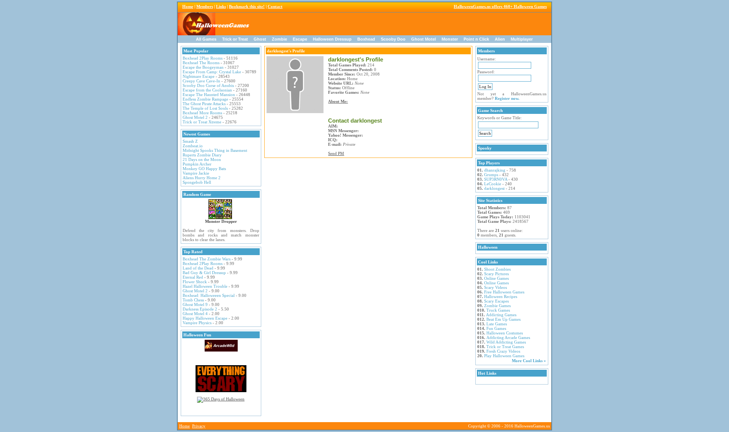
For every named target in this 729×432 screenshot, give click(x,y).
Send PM (336, 153)
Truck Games (498, 310)
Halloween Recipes (500, 296)
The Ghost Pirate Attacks (204, 103)
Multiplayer (522, 39)
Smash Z (190, 141)
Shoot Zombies (497, 269)
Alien (500, 39)
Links (221, 6)
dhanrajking (494, 170)
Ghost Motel (423, 39)
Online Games (496, 278)
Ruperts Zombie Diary (202, 155)
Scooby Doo (393, 39)
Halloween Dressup (332, 39)
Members (204, 6)
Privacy (198, 426)
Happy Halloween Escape (205, 318)
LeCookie (492, 183)
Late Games (496, 324)
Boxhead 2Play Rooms (202, 58)
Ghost (260, 39)
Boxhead (366, 39)
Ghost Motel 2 (195, 117)
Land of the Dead (198, 268)
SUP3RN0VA (495, 179)
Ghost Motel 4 (195, 313)
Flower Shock (195, 281)
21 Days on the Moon (202, 159)
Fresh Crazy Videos (503, 351)
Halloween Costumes (504, 333)
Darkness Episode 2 (200, 309)
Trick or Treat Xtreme (202, 122)
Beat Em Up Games (503, 319)
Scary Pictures (496, 273)
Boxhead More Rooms (202, 112)
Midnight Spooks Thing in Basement (215, 150)
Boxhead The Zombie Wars (206, 259)
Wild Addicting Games (506, 342)
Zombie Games (497, 305)
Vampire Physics (197, 322)
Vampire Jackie (196, 173)
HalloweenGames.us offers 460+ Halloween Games (500, 6)
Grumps (491, 174)
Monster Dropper (221, 221)
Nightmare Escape (199, 76)
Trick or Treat (235, 39)
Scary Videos (495, 287)
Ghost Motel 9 (195, 304)
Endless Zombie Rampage (205, 99)
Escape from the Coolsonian (207, 90)
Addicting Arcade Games (508, 337)
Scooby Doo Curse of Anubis (208, 85)
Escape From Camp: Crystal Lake (212, 71)
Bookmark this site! (247, 6)
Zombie (279, 39)
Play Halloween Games (504, 355)
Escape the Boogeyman (203, 67)
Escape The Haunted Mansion (209, 94)
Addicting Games (501, 314)
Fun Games (496, 328)
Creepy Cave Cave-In (201, 81)
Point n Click (476, 39)
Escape (300, 39)
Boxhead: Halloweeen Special (209, 295)
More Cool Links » (529, 360)
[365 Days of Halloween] (221, 399)
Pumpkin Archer (197, 164)
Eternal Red (193, 277)
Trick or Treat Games (505, 346)
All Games (206, 39)
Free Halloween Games (504, 292)
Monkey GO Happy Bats (204, 168)
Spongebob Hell (197, 182)
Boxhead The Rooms (201, 62)
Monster (450, 39)
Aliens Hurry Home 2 (202, 177)
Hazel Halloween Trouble (205, 286)
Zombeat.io (193, 145)
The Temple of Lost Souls (205, 108)
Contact (275, 6)
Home (187, 6)
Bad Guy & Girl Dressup (204, 272)
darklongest (494, 188)
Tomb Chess (193, 300)
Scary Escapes (496, 301)
